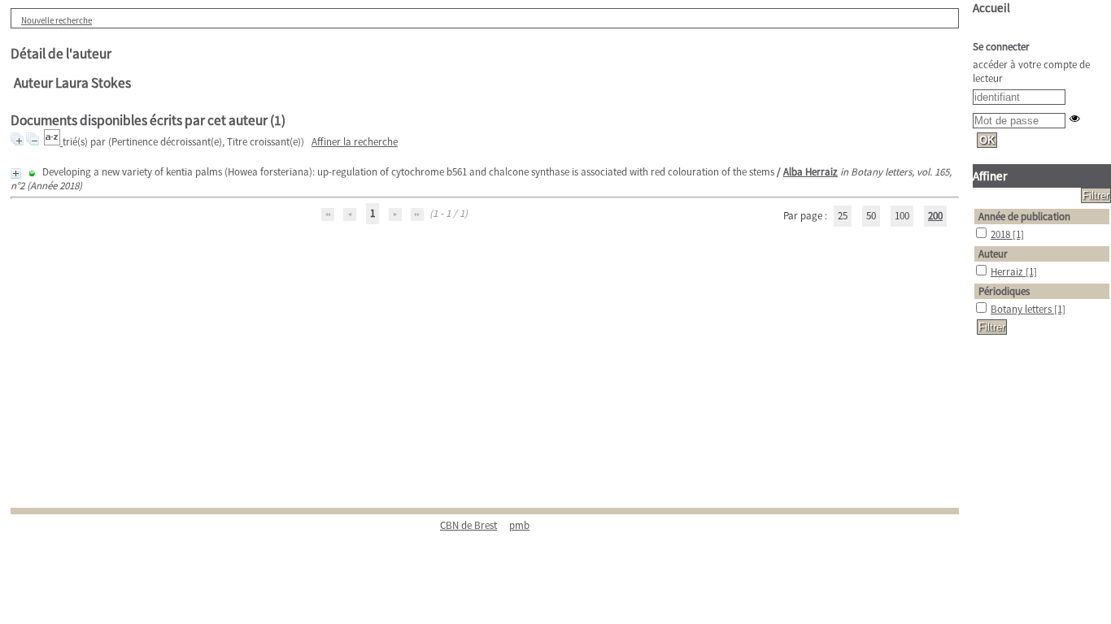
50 (871, 216)
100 (902, 216)
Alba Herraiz (810, 172)
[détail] (16, 173)
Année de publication (1024, 216)
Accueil (991, 7)
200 (935, 216)
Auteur (993, 254)
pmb (519, 525)
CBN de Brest (468, 525)
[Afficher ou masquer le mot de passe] (1075, 118)
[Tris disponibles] (53, 142)
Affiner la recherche (355, 142)
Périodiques (1004, 291)
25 (842, 216)
